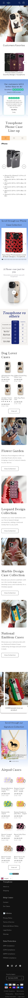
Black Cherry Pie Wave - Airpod (19, 857)
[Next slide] (24, 166)
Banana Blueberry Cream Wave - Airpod (7, 789)
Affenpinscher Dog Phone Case (7, 376)
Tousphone (12, 991)
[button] (4, 3)
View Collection (10, 469)
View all (14, 411)
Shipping (6, 890)
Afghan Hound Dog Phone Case (20, 376)
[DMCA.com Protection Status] (14, 874)
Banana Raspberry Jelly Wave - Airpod (20, 812)
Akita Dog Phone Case (19, 398)
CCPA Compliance (9, 950)
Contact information (10, 996)
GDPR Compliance (9, 954)
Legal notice (21, 996)
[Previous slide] (4, 166)
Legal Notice (7, 930)
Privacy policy (9, 994)
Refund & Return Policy (10, 926)
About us (6, 886)
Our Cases (6, 906)
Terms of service (19, 994)
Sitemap (6, 934)
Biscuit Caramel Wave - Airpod (6, 835)
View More (14, 109)
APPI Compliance (9, 946)
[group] (14, 62)
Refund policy (20, 991)
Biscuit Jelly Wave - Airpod (20, 835)
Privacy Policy (7, 918)
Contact (5, 902)
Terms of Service (8, 922)
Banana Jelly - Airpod (5, 812)
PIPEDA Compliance (9, 958)
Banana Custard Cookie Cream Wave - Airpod (19, 789)
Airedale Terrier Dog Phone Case (6, 398)
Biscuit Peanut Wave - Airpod (6, 857)
